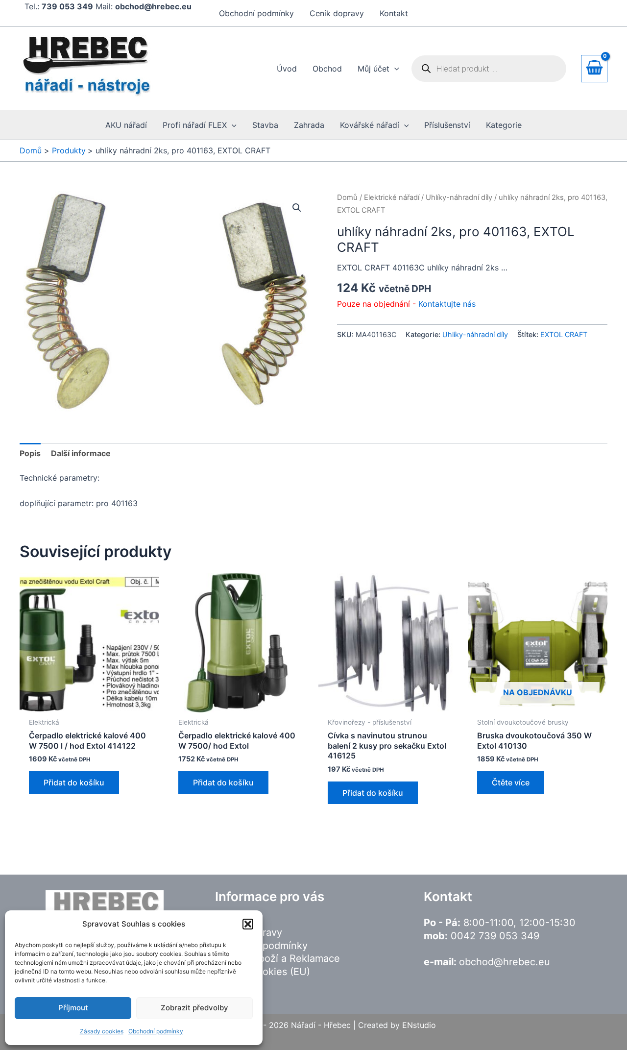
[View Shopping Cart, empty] (594, 68)
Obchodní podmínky (155, 1031)
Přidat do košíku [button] (74, 782)
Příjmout (73, 1007)
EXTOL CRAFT (563, 334)
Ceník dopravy (337, 13)
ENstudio (419, 1025)
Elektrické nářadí (391, 197)
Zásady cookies (101, 1031)
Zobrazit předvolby (194, 1007)
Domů (347, 197)
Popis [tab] (30, 453)
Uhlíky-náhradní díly (459, 197)
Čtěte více (511, 782)
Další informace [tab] (81, 453)
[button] (248, 924)
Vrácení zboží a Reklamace (277, 958)
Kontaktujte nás (447, 304)
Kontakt (394, 13)
